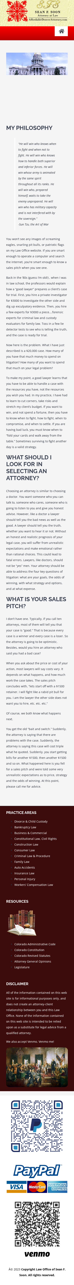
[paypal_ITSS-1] (37, 1163)
